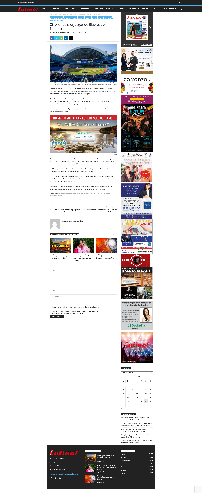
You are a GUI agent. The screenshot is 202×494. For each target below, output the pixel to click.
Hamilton (53, 18)
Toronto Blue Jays (56, 195)
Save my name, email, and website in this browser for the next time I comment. (76, 307)
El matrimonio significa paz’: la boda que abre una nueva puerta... (106, 467)
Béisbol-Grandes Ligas (59, 14)
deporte (78, 193)
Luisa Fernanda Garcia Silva (61, 32)
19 (132, 397)
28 (141, 401)
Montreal (90, 18)
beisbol (60, 193)
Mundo (56, 9)
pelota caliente (104, 193)
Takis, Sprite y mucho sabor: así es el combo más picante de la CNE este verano (136, 436)
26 (132, 401)
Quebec (110, 18)
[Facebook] (176, 2)
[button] (181, 9)
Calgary (100, 16)
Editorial (121, 9)
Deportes (85, 9)
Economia (110, 9)
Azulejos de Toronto (71, 14)
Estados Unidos (87, 193)
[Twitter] (179, 2)
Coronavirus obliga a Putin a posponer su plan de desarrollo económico (65, 211)
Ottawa (104, 18)
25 (128, 401)
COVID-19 (72, 193)
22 (146, 397)
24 (123, 401)
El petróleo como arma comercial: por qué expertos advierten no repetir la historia (136, 442)
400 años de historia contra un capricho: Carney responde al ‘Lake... (106, 457)
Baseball (88, 16)
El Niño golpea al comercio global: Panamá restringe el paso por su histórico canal (105, 256)
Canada (45, 9)
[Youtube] (182, 2)
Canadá (66, 193)
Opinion (145, 9)
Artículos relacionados (58, 234)
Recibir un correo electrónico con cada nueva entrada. (68, 313)
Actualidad (98, 9)
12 (132, 393)
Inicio (51, 14)
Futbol (123, 473)
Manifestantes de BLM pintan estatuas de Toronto (101, 211)
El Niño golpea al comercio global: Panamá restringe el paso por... (106, 478)
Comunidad (156, 9)
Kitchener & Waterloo (64, 18)
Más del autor (72, 234)
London (74, 18)
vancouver (61, 20)
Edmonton (108, 16)
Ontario (97, 18)
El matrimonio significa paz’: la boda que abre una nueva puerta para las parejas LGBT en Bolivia (83, 257)
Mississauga (81, 18)
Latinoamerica (70, 9)
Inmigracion (134, 9)
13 (137, 393)
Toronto (53, 20)
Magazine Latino (59, 469)
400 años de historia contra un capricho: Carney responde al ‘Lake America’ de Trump (60, 256)
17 (123, 397)
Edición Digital (170, 9)
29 (146, 401)
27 (137, 401)
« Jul (122, 408)
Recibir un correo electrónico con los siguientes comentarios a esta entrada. (75, 311)
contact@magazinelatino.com (68, 474)
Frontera (96, 193)
